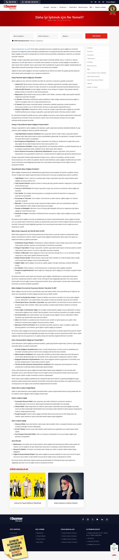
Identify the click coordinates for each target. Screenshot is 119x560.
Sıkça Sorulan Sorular (93, 76)
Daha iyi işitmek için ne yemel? (21, 49)
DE (99, 2)
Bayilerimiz (40, 533)
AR (103, 2)
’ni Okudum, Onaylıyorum (28, 41)
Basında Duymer (83, 7)
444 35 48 (12, 2)
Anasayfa (46, 7)
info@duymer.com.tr (94, 544)
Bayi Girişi (40, 542)
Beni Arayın (96, 36)
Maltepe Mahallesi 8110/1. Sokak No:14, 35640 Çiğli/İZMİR (97, 534)
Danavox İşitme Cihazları (69, 542)
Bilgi (91, 7)
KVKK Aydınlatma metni (21, 41)
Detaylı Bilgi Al (41, 536)
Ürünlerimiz (62, 7)
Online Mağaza (110, 2)
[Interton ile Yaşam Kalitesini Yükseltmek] (27, 486)
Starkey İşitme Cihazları (69, 533)
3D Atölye (90, 62)
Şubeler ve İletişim (100, 7)
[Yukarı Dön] (114, 540)
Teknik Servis (73, 7)
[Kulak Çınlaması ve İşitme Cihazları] (66, 486)
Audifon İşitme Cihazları (69, 539)
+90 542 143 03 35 (31, 2)
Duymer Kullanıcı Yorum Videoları (96, 73)
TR (91, 2)
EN (95, 2)
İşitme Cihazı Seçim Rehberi (95, 80)
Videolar (89, 83)
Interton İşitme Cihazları (69, 536)
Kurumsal (53, 7)
